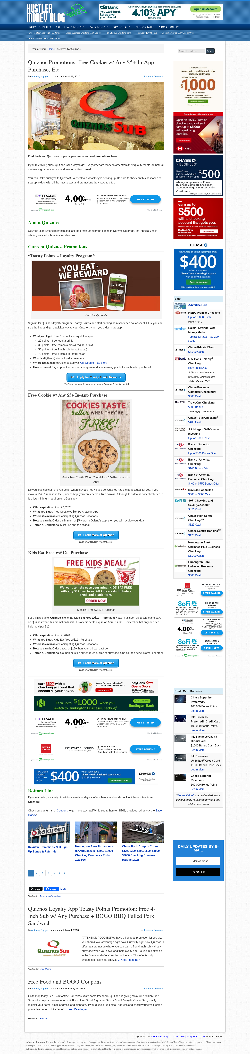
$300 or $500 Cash (199, 494)
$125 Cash (195, 524)
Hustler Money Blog (57, 13)
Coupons (63, 810)
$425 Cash (195, 509)
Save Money (45, 969)
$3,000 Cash (196, 351)
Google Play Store (96, 362)
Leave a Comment (154, 76)
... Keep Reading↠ (129, 959)
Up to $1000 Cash (199, 438)
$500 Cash (195, 396)
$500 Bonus (195, 407)
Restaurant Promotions (50, 896)
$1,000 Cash (196, 555)
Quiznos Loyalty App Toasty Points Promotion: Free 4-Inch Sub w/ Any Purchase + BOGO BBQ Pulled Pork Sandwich (91, 916)
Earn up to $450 (197, 367)
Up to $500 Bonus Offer (202, 453)
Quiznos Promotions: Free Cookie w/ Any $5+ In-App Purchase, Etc (91, 65)
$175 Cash (195, 535)
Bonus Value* (185, 795)
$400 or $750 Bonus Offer (203, 483)
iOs (82, 362)
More (63, 888)
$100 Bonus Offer (198, 468)
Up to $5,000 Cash (199, 317)
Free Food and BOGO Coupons (65, 981)
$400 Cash (195, 422)
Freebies (44, 1018)
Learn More (198, 710)
